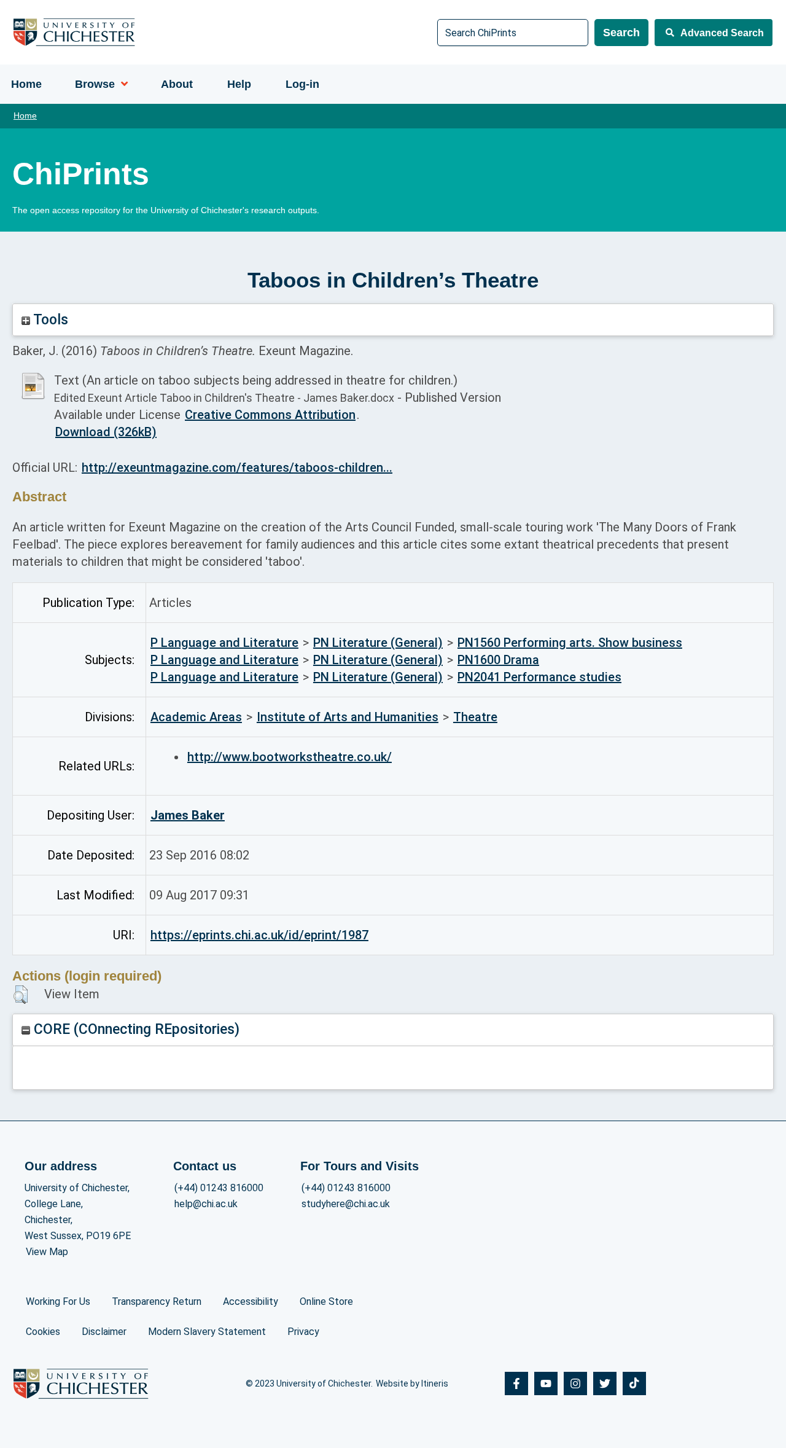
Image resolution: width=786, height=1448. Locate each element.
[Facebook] (516, 1383)
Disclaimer (104, 1331)
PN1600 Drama (498, 659)
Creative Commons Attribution (270, 414)
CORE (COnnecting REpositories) (134, 1029)
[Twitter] (605, 1383)
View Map (47, 1252)
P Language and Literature (224, 642)
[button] (21, 994)
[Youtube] (546, 1383)
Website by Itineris (412, 1383)
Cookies (43, 1331)
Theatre (475, 717)
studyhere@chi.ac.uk (346, 1204)
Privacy (303, 1331)
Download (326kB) (106, 432)
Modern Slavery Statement (207, 1331)
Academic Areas (196, 717)
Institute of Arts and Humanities (347, 717)
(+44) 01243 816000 (218, 1188)
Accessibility (250, 1301)
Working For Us (58, 1301)
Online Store (326, 1301)
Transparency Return (156, 1301)
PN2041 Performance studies (539, 677)
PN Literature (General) (378, 642)
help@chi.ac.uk (206, 1204)
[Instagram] (575, 1383)
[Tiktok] (634, 1383)
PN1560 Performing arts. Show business (569, 642)
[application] (121, 84)
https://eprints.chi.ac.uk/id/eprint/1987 (259, 935)
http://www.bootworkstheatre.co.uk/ (289, 756)
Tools (49, 319)
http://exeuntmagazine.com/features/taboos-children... (237, 467)
